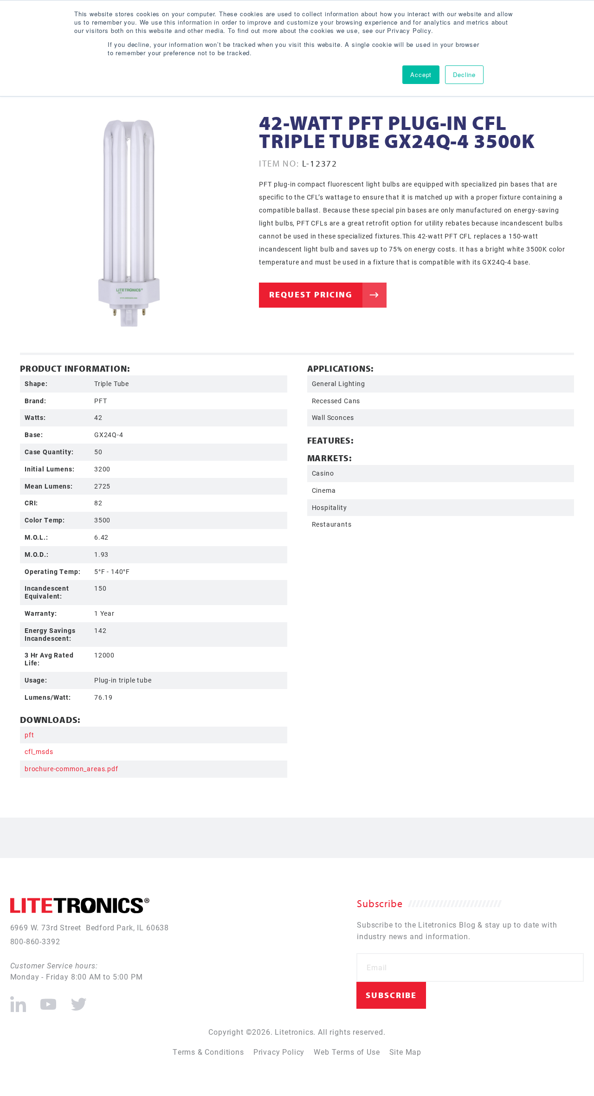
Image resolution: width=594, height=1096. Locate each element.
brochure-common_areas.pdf (71, 768)
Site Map (405, 1052)
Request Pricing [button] (311, 294)
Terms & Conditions (208, 1052)
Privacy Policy (279, 1052)
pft (29, 734)
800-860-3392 (35, 941)
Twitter (77, 1000)
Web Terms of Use (347, 1052)
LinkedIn (18, 1000)
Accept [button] (421, 74)
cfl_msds (39, 751)
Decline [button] (464, 74)
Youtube (48, 1000)
